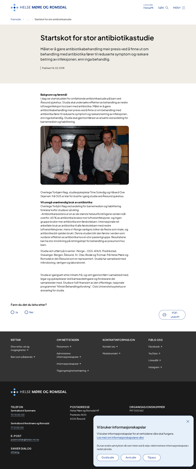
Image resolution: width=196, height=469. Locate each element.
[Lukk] (188, 421)
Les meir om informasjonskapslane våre (120, 437)
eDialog (15, 452)
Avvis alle (131, 457)
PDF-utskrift (175, 314)
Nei (31, 312)
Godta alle (107, 457)
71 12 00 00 (17, 427)
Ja (16, 312)
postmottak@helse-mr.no (25, 439)
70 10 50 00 (18, 414)
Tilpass (152, 457)
